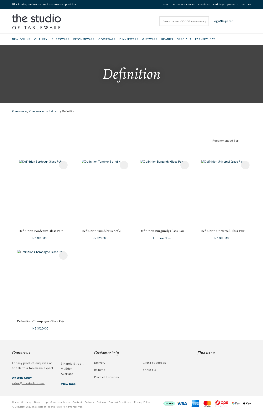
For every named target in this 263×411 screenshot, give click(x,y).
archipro (235, 365)
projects (232, 4)
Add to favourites (63, 165)
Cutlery (41, 39)
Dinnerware (129, 39)
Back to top (41, 402)
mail (81, 4)
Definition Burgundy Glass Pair (161, 231)
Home (15, 402)
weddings (219, 4)
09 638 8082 (22, 378)
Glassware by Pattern (44, 111)
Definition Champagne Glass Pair (40, 321)
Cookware (107, 39)
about (167, 4)
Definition (68, 111)
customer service (184, 4)
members (204, 4)
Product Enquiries (106, 377)
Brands (167, 39)
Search (204, 21)
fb (86, 4)
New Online (21, 39)
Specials (184, 39)
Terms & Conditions (120, 402)
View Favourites (238, 21)
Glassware (61, 39)
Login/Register (223, 21)
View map (68, 384)
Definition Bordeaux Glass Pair (40, 231)
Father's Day (205, 39)
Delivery (100, 363)
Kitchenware (84, 39)
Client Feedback (154, 363)
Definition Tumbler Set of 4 (101, 231)
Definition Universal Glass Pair (223, 231)
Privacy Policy (142, 402)
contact (246, 4)
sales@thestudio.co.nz (28, 383)
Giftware (149, 39)
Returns (99, 370)
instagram (91, 4)
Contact (77, 402)
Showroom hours (60, 402)
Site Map (26, 402)
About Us (149, 370)
